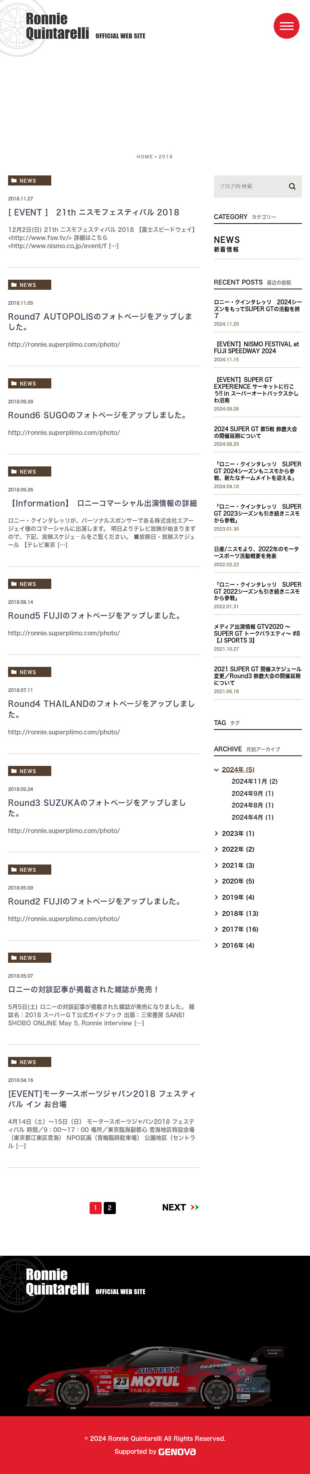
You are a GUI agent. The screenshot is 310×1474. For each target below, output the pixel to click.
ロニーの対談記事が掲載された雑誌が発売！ (84, 989)
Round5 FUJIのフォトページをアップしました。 (96, 615)
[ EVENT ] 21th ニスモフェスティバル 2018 (94, 212)
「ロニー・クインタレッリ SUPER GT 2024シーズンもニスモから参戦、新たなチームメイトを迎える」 (258, 471)
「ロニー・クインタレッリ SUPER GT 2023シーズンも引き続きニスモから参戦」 (258, 513)
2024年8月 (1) (253, 805)
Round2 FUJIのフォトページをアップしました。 (96, 901)
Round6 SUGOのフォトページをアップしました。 (99, 415)
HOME (145, 156)
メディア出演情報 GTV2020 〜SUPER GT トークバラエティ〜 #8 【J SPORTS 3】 (257, 633)
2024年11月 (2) (255, 781)
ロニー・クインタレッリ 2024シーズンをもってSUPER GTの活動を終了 (258, 308)
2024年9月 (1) (253, 793)
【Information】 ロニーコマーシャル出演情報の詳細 (102, 503)
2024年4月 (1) (253, 817)
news (28, 180)
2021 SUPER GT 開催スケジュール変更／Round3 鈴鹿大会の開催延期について (258, 675)
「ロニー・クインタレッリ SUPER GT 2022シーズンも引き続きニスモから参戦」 (258, 591)
